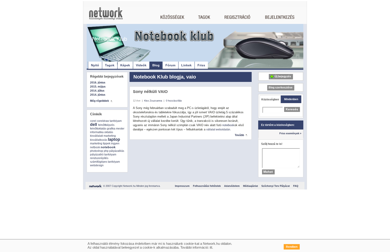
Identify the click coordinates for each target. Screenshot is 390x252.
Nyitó (95, 65)
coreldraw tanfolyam (109, 121)
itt (211, 247)
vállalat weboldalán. (218, 129)
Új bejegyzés (283, 76)
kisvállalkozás (98, 139)
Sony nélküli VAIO (150, 91)
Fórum (170, 65)
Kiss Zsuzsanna (153, 100)
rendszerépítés (99, 158)
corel (93, 121)
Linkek (186, 65)
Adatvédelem (232, 186)
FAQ (295, 186)
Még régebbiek (99, 100)
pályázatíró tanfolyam (103, 154)
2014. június (97, 94)
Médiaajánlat (250, 186)
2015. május (98, 86)
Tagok (109, 65)
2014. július (97, 90)
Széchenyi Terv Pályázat (275, 186)
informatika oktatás (101, 132)
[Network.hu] (106, 15)
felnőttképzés (106, 125)
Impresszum (182, 186)
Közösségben (270, 99)
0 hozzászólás (174, 100)
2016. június (97, 82)
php (106, 151)
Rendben (291, 246)
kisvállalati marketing (103, 135)
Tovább (239, 135)
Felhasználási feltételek (207, 186)
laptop (114, 139)
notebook (108, 147)
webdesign (97, 165)
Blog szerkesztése (280, 87)
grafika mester (115, 128)
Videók (141, 65)
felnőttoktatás (98, 128)
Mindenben (291, 99)
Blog (156, 65)
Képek (125, 65)
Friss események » (290, 133)
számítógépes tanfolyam (105, 161)
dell (93, 124)
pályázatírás (116, 151)
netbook (95, 147)
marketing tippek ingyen (104, 143)
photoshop (96, 151)
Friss (201, 65)
